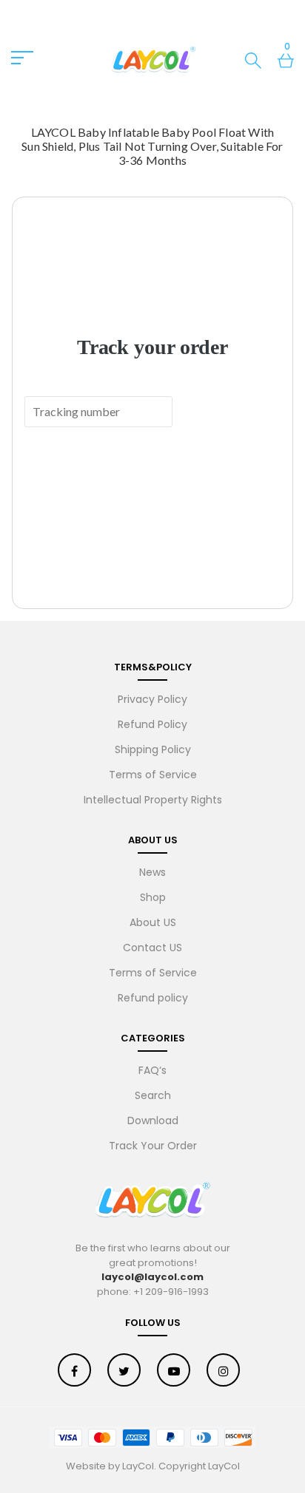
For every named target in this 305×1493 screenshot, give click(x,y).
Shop (153, 897)
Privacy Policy (152, 699)
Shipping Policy (153, 749)
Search (153, 1095)
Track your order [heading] (152, 347)
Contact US (152, 947)
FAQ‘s (152, 1070)
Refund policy (153, 997)
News (152, 872)
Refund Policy (152, 724)
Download (152, 1120)
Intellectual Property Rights (153, 799)
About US (153, 922)
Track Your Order (153, 1145)
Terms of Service (153, 774)
